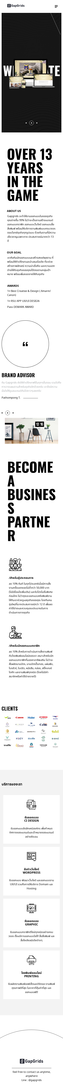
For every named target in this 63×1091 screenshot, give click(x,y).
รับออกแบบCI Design (31, 819)
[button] (7, 413)
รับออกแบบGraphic (32, 923)
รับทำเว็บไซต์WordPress (31, 871)
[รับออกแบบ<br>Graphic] (31, 908)
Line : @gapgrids (31, 1080)
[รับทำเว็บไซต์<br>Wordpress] (31, 856)
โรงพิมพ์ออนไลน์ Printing (31, 974)
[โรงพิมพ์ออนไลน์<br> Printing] (31, 960)
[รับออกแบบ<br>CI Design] (31, 805)
